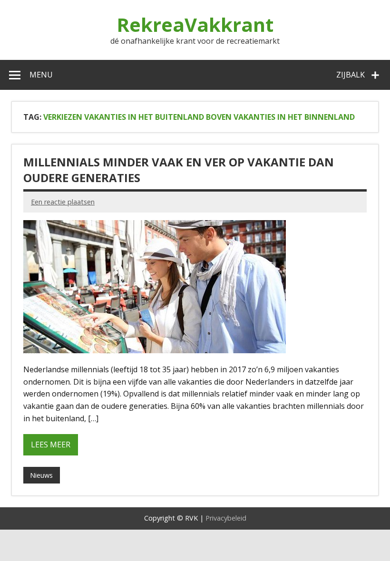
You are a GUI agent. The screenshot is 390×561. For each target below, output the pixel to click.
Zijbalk (350, 74)
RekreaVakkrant (195, 24)
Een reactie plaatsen (63, 201)
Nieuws (41, 475)
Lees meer (50, 444)
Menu (41, 74)
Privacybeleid (225, 517)
